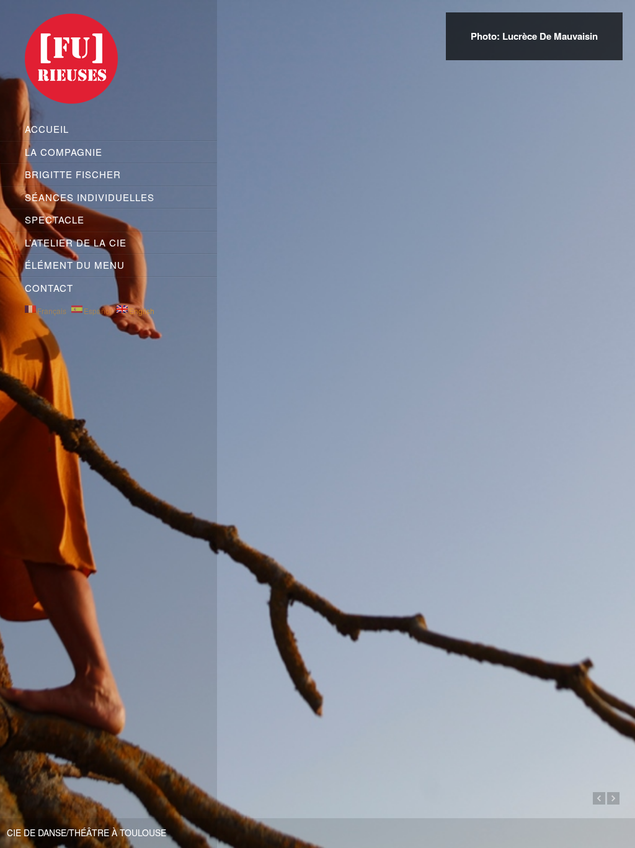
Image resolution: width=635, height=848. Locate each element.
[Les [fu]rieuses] (108, 61)
